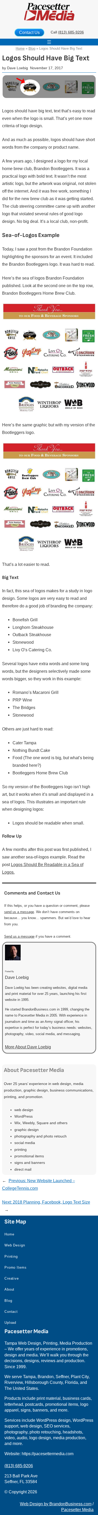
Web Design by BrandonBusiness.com (55, 1503)
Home (20, 48)
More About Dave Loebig (28, 1046)
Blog (31, 48)
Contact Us (29, 32)
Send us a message (19, 936)
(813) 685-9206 (71, 32)
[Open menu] (49, 42)
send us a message (19, 912)
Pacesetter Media (77, 1509)
